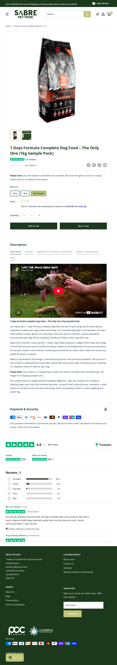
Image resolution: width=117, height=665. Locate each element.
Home (8, 26)
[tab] (15, 252)
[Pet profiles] (97, 14)
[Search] (87, 14)
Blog (8, 596)
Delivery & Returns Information (78, 572)
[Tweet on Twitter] (99, 165)
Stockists (67, 568)
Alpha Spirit (15, 165)
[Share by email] (105, 165)
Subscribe (72, 613)
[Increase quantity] (39, 215)
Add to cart (33, 226)
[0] (109, 14)
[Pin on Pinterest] (94, 165)
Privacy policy (12, 600)
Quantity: (14, 215)
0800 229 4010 (103, 3)
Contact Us (68, 563)
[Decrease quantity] (24, 215)
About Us (10, 592)
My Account (69, 559)
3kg (25, 193)
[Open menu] (7, 14)
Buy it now (83, 226)
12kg (15, 193)
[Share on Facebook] (89, 165)
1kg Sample (38, 193)
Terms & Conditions (15, 604)
